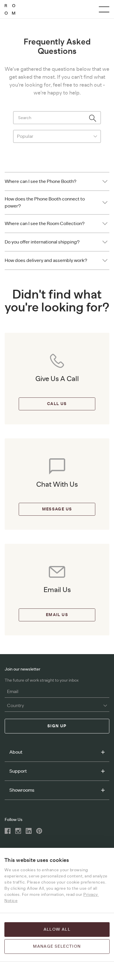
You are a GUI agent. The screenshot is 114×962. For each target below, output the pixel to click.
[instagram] (18, 831)
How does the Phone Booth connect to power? (45, 202)
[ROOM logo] (10, 9)
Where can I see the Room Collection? (44, 223)
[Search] (92, 118)
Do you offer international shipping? (42, 242)
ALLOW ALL (57, 929)
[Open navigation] (104, 9)
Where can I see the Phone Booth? (40, 181)
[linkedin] (29, 831)
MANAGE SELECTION (57, 946)
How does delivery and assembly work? (46, 260)
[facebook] (8, 831)
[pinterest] (39, 831)
